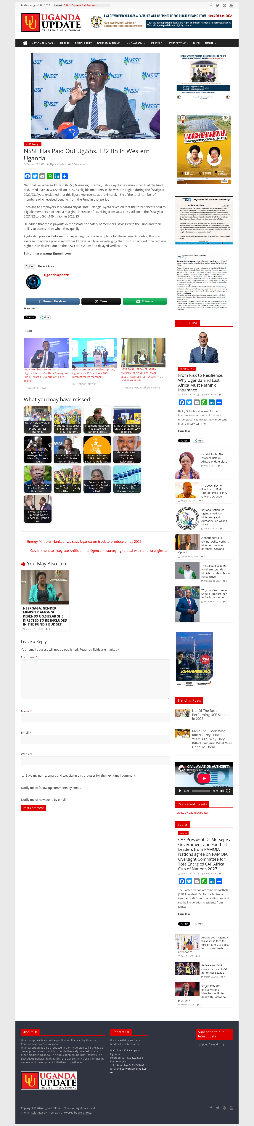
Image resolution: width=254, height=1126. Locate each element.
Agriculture (83, 43)
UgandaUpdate (58, 164)
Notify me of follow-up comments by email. (51, 788)
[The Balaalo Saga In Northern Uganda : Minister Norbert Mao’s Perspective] (187, 564)
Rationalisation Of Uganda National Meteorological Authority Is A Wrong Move (214, 517)
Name (26, 711)
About (209, 43)
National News (42, 43)
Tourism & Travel (109, 43)
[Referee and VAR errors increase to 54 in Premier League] (187, 963)
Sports (183, 832)
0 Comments (78, 164)
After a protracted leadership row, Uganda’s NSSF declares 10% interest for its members (93, 373)
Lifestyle (155, 43)
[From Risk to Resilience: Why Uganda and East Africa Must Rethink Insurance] (204, 331)
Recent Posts (46, 266)
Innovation (134, 43)
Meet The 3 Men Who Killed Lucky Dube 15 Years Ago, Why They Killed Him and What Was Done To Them (212, 739)
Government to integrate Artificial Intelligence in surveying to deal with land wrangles (99, 550)
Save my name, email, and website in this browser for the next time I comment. (81, 775)
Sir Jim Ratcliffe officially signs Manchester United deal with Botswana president (202, 993)
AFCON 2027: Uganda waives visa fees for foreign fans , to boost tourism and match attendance (203, 945)
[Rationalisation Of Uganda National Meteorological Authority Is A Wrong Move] (187, 508)
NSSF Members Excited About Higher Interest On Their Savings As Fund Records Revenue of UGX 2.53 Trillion (46, 375)
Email (26, 733)
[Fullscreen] (228, 791)
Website (26, 754)
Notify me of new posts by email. (43, 800)
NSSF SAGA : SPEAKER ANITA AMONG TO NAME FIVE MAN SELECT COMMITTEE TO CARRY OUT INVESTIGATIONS (143, 374)
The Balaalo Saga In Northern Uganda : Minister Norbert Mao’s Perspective (215, 571)
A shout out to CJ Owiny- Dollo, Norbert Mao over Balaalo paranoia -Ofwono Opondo (203, 545)
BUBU (196, 43)
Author (30, 266)
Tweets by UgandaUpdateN (192, 812)
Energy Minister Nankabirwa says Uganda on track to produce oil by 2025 (82, 541)
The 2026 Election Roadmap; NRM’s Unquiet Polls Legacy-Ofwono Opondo (214, 491)
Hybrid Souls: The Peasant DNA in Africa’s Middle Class (214, 457)
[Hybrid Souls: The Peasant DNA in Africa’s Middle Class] (187, 452)
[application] (204, 778)
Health (65, 43)
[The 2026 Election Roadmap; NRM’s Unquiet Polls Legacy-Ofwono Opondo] (187, 484)
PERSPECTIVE (177, 43)
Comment (29, 657)
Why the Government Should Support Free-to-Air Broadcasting (214, 593)
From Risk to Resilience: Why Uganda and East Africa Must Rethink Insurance (200, 382)
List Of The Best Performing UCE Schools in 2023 (211, 714)
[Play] (180, 791)
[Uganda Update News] (25, 43)
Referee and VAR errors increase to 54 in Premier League (214, 969)
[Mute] (222, 791)
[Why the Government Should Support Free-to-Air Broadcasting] (187, 588)
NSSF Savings (33, 144)
